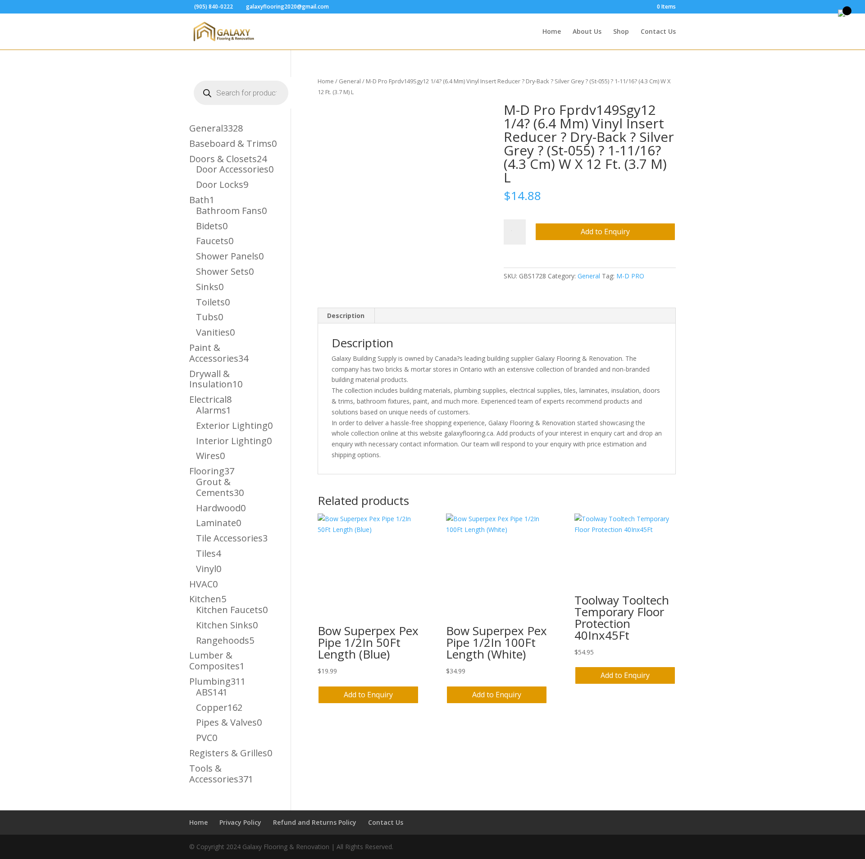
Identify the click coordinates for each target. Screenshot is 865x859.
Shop (621, 32)
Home (551, 32)
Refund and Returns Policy (314, 822)
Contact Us (658, 32)
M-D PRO (630, 276)
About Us (587, 32)
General (350, 81)
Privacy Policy (240, 822)
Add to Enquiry (605, 231)
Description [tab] (345, 315)
